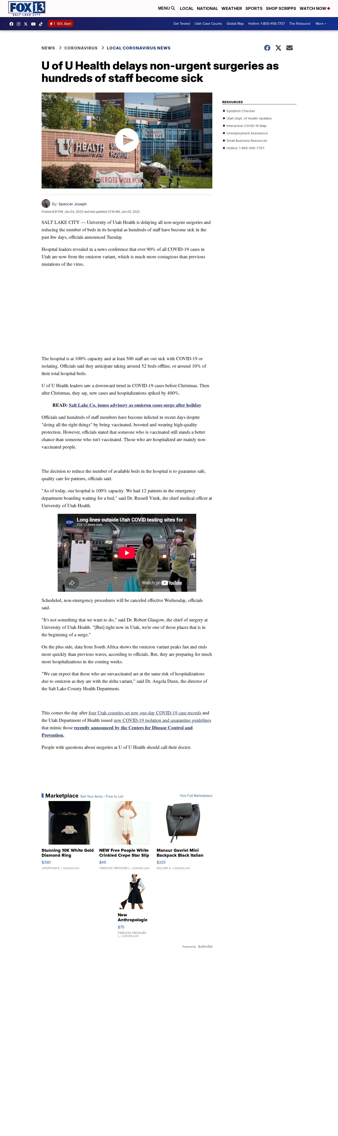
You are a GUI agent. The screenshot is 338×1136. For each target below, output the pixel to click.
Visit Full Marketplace (196, 795)
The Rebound (299, 23)
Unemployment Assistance (247, 133)
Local (186, 8)
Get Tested (181, 23)
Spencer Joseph (72, 204)
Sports (254, 8)
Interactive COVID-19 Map (246, 126)
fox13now (20, 24)
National (207, 8)
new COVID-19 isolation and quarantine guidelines (162, 720)
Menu (164, 8)
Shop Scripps (281, 8)
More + (321, 23)
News (48, 48)
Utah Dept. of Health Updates (249, 118)
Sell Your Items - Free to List (101, 796)
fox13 (27, 24)
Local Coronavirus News (139, 48)
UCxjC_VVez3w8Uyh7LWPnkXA (34, 24)
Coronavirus (81, 48)
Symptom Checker (240, 111)
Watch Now (313, 8)
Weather (231, 8)
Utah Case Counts (208, 23)
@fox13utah (42, 24)
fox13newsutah (12, 24)
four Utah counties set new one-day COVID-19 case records (145, 713)
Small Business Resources (246, 140)
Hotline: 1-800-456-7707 (266, 23)
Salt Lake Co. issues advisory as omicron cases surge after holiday (135, 405)
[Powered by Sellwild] (205, 946)
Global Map (235, 23)
